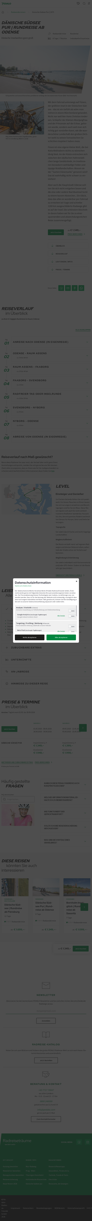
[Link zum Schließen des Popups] (76, 582)
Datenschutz (27, 586)
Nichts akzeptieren (29, 637)
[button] (70, 611)
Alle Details (61, 616)
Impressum (18, 586)
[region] (46, 618)
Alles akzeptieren (61, 637)
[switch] (72, 611)
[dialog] (46, 610)
